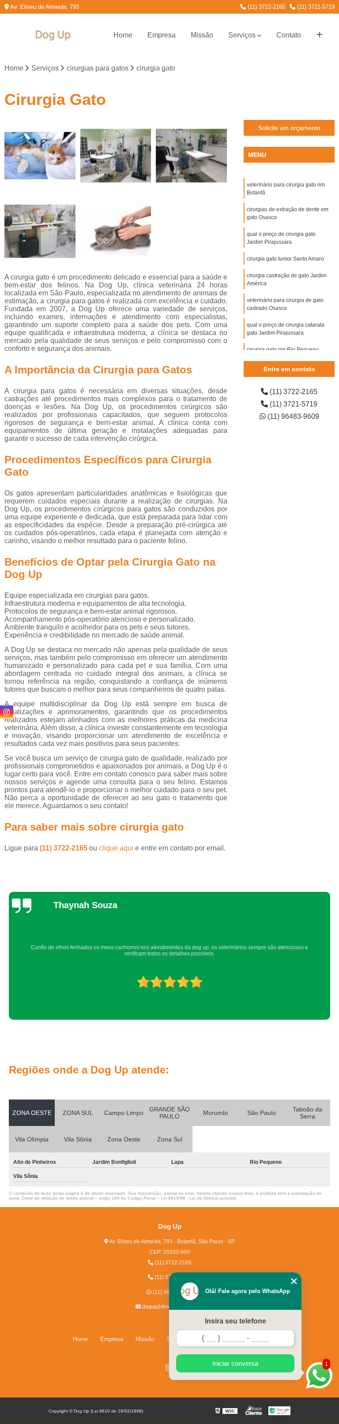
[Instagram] (6, 712)
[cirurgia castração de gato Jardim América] (116, 231)
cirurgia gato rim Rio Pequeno (283, 350)
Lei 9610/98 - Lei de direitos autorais (198, 1198)
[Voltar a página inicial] (54, 35)
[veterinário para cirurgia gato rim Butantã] (40, 155)
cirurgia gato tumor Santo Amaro (285, 259)
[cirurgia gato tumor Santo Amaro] (40, 231)
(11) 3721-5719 (315, 7)
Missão (202, 35)
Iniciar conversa (235, 1363)
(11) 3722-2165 (265, 7)
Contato (288, 35)
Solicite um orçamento (289, 127)
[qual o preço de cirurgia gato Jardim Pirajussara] (191, 155)
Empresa (161, 35)
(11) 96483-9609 (292, 416)
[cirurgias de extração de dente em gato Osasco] (116, 155)
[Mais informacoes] (319, 35)
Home (122, 35)
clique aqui (116, 848)
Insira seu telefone (235, 1321)
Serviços (242, 35)
